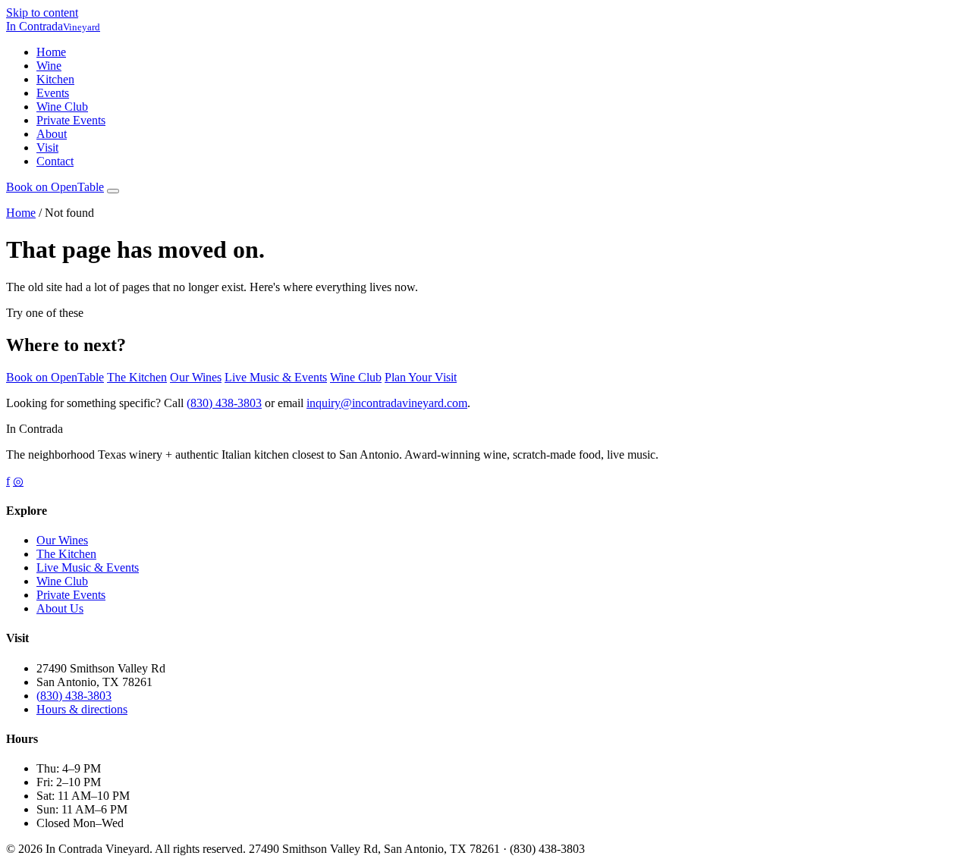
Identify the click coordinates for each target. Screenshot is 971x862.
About (51, 133)
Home (51, 51)
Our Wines (196, 377)
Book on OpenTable (55, 377)
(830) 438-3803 (224, 403)
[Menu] (113, 191)
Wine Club (62, 106)
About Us (59, 608)
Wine (48, 65)
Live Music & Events (276, 377)
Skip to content (42, 12)
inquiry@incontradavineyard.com (386, 403)
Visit (47, 147)
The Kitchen (137, 377)
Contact (55, 161)
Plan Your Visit (421, 377)
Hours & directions (81, 709)
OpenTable (55, 186)
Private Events (70, 120)
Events (52, 92)
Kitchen (55, 79)
